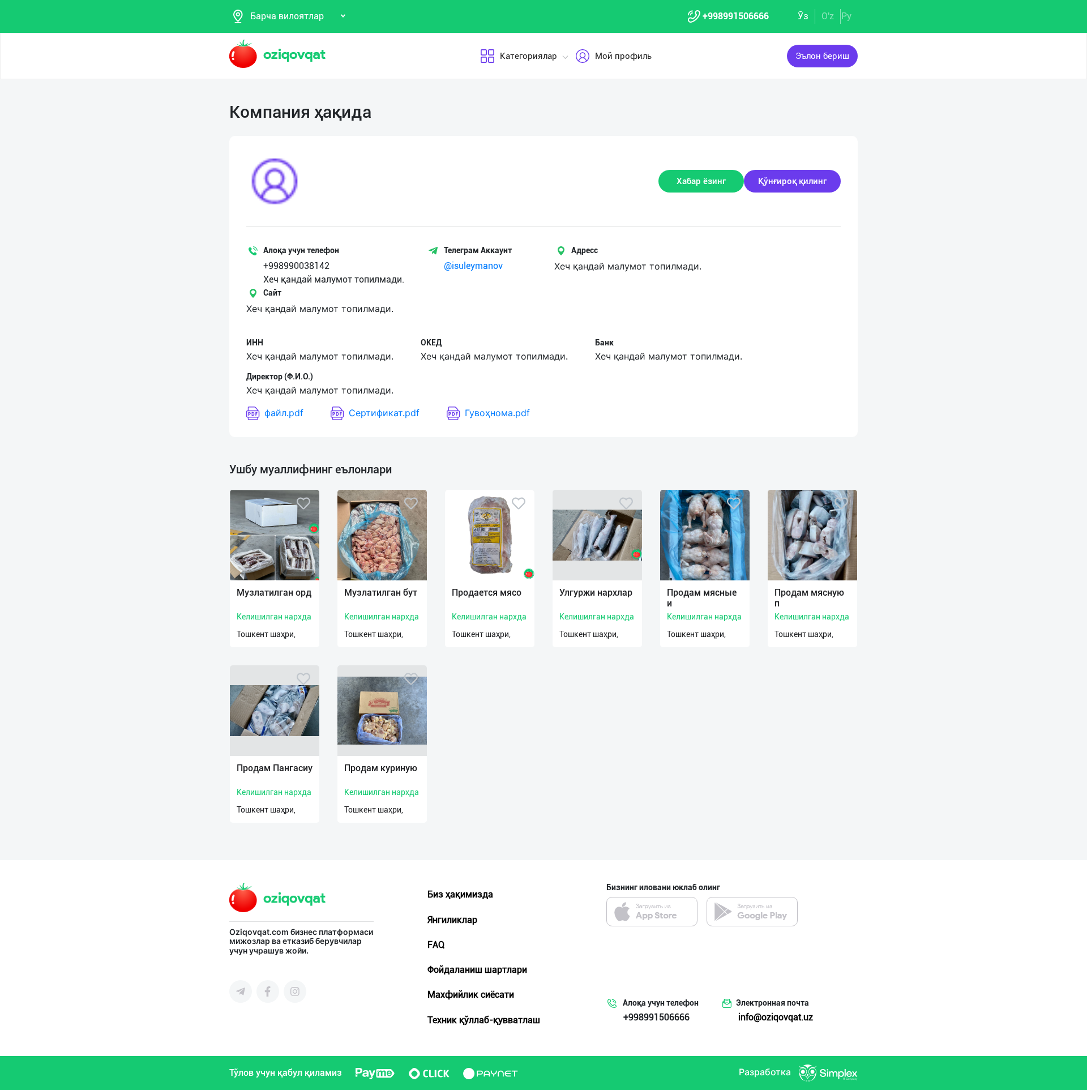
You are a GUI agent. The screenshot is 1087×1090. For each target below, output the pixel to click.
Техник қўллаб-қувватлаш (483, 1020)
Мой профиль (623, 56)
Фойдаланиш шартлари (477, 969)
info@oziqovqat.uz (775, 1017)
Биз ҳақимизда (460, 894)
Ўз (803, 16)
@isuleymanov (473, 265)
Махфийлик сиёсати (470, 994)
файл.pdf (283, 412)
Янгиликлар (452, 919)
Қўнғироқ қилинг (792, 181)
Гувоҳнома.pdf (497, 412)
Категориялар (528, 56)
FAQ (435, 944)
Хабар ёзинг (701, 181)
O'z (827, 16)
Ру (846, 16)
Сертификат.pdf (384, 412)
